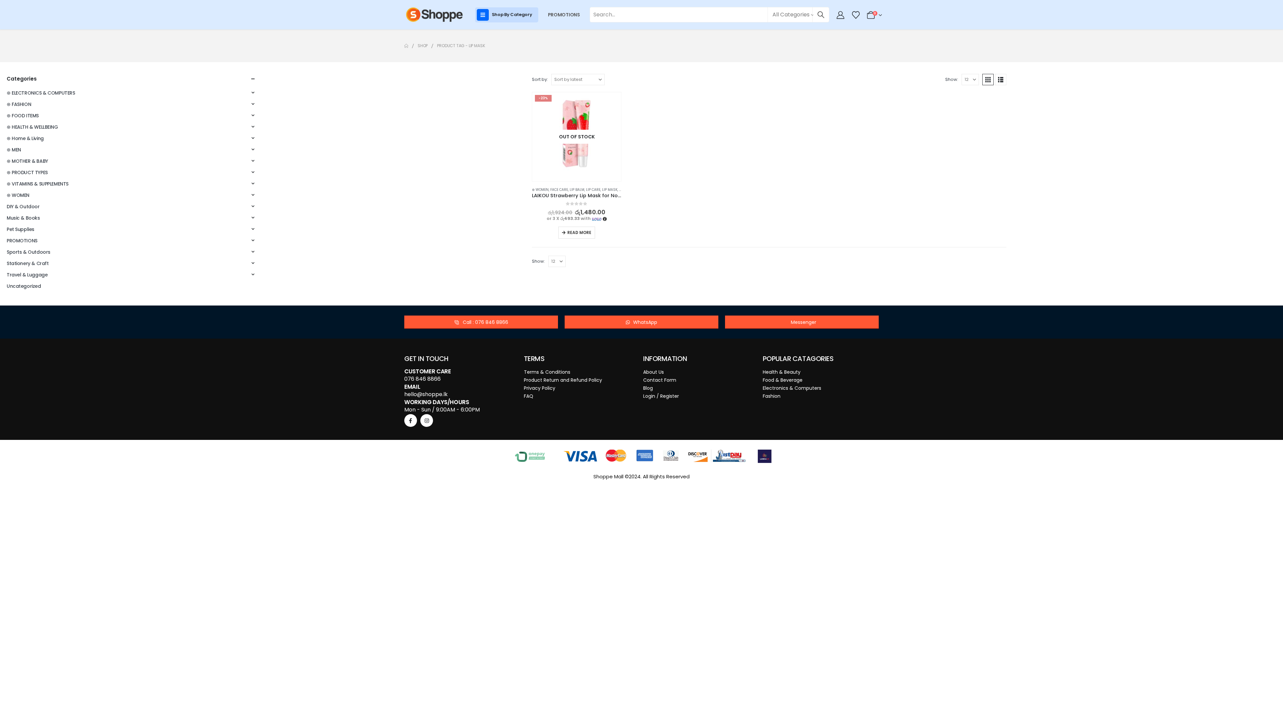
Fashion (771, 396)
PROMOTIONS (564, 14)
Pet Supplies (20, 229)
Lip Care (593, 189)
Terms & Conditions (547, 372)
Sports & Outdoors (28, 252)
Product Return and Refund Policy (563, 380)
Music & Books (23, 218)
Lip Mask (609, 189)
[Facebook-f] (410, 420)
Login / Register (661, 396)
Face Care (559, 189)
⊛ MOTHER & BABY (27, 161)
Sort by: (540, 79)
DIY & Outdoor (23, 206)
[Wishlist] (855, 15)
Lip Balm (577, 189)
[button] (988, 79)
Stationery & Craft (27, 263)
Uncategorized (24, 286)
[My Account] (840, 15)
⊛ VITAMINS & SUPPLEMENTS (37, 183)
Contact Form (659, 380)
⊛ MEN (14, 149)
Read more (579, 232)
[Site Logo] (434, 15)
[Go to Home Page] (406, 45)
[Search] (821, 14)
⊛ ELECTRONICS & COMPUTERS (41, 93)
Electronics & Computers (792, 388)
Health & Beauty (782, 372)
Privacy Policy (539, 388)
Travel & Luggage (27, 274)
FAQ (528, 396)
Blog (648, 388)
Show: (951, 79)
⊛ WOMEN (540, 189)
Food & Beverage (783, 380)
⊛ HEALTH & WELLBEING (32, 127)
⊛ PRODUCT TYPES (27, 172)
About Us (653, 372)
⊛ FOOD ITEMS (23, 115)
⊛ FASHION (19, 104)
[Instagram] (426, 420)
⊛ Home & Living (25, 138)
